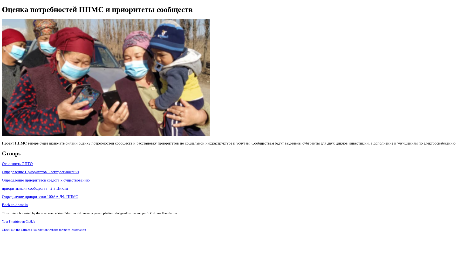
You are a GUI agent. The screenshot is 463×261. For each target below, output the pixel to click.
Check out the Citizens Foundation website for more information (44, 230)
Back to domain (15, 205)
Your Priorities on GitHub (18, 221)
